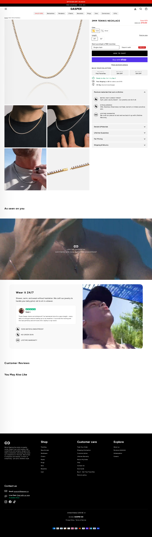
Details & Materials (101, 127)
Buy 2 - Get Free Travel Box (86, 472)
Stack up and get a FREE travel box (104, 44)
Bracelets (44, 469)
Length (120, 35)
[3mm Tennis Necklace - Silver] (38, 422)
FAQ (78, 462)
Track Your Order (82, 447)
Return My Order (82, 459)
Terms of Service (81, 520)
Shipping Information (84, 450)
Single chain (97, 47)
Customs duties (82, 453)
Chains (43, 456)
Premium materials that (108, 92)
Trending (44, 447)
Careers (116, 456)
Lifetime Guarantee (101, 133)
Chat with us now (23, 495)
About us (117, 447)
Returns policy (82, 475)
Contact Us (81, 465)
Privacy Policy (70, 520)
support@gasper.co (21, 491)
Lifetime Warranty (83, 456)
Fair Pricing (98, 139)
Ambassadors (118, 453)
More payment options (119, 65)
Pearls (43, 459)
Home (6, 17)
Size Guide (80, 469)
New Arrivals (45, 450)
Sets (42, 465)
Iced (42, 472)
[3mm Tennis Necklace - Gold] (35, 422)
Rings (43, 462)
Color (93, 27)
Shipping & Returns (101, 145)
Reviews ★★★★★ (120, 450)
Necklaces (44, 453)
